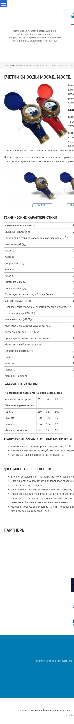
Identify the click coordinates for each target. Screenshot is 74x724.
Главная (9, 65)
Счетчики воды (21, 65)
